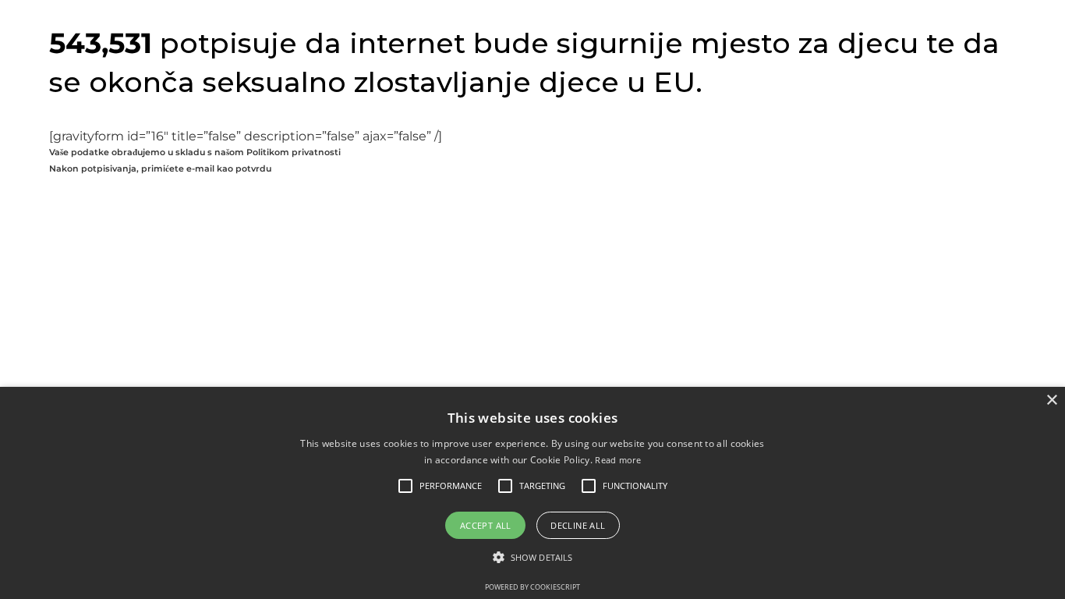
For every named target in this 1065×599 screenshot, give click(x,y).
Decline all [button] (577, 525)
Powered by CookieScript (532, 587)
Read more (618, 460)
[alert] (532, 493)
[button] (450, 486)
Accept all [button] (485, 525)
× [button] (1051, 400)
